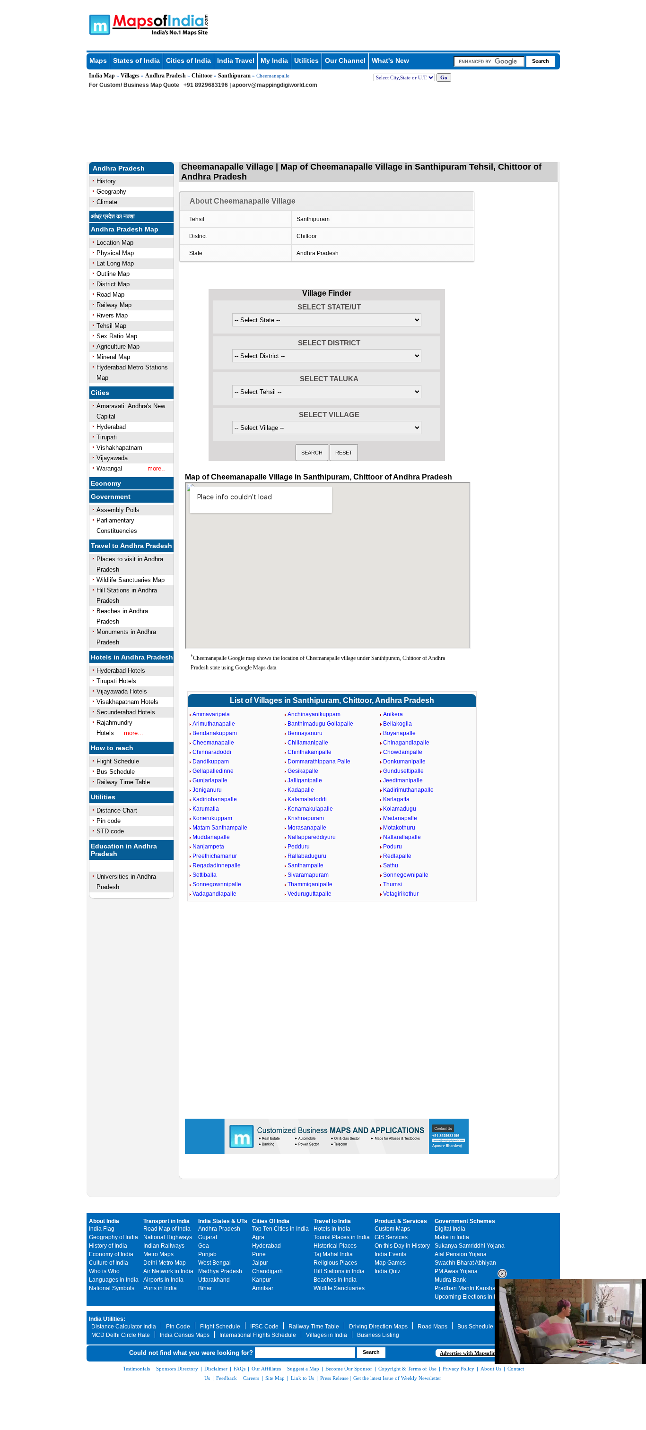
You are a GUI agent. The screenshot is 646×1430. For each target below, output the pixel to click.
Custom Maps (392, 1228)
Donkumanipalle (404, 761)
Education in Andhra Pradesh (124, 849)
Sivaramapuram (308, 875)
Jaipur (260, 1262)
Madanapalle (400, 818)
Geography (111, 191)
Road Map (110, 294)
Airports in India (163, 1279)
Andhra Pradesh (165, 75)
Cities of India (188, 60)
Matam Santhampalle (219, 827)
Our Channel (345, 60)
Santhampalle (305, 865)
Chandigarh (267, 1271)
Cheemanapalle (213, 742)
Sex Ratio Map (116, 336)
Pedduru (299, 846)
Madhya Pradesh (220, 1271)
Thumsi (392, 884)
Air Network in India (168, 1271)
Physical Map (115, 253)
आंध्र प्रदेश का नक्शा (113, 216)
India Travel (235, 60)
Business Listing (378, 1335)
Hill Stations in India (339, 1271)
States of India (136, 60)
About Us (490, 1368)
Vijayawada (112, 458)
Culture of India (108, 1262)
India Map (102, 75)
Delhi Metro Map (164, 1262)
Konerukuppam (212, 818)
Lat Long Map (115, 263)
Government (111, 496)
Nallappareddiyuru (312, 837)
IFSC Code (264, 1326)
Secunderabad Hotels (125, 712)
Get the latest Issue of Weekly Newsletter (397, 1378)
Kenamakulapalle (310, 808)
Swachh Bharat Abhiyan (465, 1262)
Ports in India (160, 1288)
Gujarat (207, 1237)
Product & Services (401, 1221)
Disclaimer (215, 1368)
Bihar (205, 1288)
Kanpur (261, 1279)
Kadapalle (301, 790)
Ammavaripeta (211, 714)
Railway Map (113, 304)
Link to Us (302, 1378)
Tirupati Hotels (116, 681)
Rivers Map (112, 315)
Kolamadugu (399, 808)
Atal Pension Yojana (461, 1254)
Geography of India (113, 1237)
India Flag (101, 1228)
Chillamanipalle (308, 742)
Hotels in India (332, 1228)
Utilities (306, 60)
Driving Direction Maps (378, 1326)
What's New (390, 60)
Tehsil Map (111, 325)
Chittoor (202, 75)
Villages (130, 75)
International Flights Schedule (257, 1335)
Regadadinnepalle (216, 865)
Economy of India (111, 1254)
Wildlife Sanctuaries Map (130, 579)
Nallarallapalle (402, 837)
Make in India (452, 1237)
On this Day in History (402, 1245)
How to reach (112, 748)
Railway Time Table (123, 782)
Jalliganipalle (305, 780)
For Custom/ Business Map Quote (134, 85)
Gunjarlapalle (209, 780)
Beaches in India (335, 1279)
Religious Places (335, 1262)
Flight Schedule (117, 761)
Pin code (108, 820)
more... (133, 732)
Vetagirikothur (401, 894)
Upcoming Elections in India (470, 1296)
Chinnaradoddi (211, 752)
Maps (98, 60)
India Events (390, 1254)
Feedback (226, 1378)
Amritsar (262, 1288)
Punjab (207, 1254)
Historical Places (335, 1245)
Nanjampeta (208, 846)
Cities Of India (270, 1221)
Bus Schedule (115, 771)
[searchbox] (489, 61)
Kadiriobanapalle (214, 799)
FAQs (239, 1368)
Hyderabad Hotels (120, 670)
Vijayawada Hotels (121, 691)
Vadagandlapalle (214, 894)
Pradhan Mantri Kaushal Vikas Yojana (483, 1288)
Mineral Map (113, 356)
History (106, 181)
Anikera (393, 714)
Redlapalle (397, 856)
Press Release (334, 1378)
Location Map (114, 242)
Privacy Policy (458, 1368)
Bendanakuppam (214, 733)
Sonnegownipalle (405, 875)
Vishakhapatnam (119, 447)
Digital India (450, 1228)
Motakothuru (399, 827)
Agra (258, 1237)
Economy (106, 483)
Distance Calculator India (123, 1326)
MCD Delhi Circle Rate (120, 1335)
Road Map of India (167, 1228)
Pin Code (178, 1326)
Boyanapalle (399, 733)
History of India (108, 1245)
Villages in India (326, 1335)
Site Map (275, 1378)
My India (274, 60)
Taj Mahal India (333, 1254)
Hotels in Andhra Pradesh (132, 657)
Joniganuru (207, 790)
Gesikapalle (303, 771)
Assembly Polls (118, 510)
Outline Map (113, 273)
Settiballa (204, 875)
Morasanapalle (307, 827)
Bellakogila (397, 723)
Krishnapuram (306, 818)
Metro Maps (158, 1254)
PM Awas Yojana (456, 1271)
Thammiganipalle (310, 884)
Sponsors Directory (177, 1368)
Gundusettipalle (403, 771)
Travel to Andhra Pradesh (131, 545)
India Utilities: (107, 1319)
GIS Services (391, 1237)
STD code (110, 831)
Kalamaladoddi (307, 799)
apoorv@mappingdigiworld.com (274, 85)
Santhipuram (234, 75)
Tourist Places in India (342, 1237)
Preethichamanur (214, 856)
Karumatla (205, 808)
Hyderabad (111, 426)
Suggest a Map (303, 1368)
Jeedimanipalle (403, 780)
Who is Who (104, 1271)
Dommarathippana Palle (319, 761)
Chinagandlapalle (406, 742)
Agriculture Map (118, 346)
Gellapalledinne (213, 771)
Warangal (109, 468)
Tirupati (106, 437)
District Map (113, 284)
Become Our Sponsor (348, 1368)
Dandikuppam (210, 761)
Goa (203, 1245)
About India (104, 1221)
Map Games (390, 1262)
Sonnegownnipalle (216, 884)
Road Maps (432, 1326)
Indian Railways (163, 1245)
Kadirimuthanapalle (408, 790)
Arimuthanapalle (213, 723)
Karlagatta (396, 799)
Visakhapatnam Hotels (127, 701)
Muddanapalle (211, 837)
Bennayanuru (305, 733)
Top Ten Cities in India (280, 1228)
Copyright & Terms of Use (407, 1368)
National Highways (167, 1237)
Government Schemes (465, 1221)
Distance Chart (116, 810)
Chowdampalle (402, 752)
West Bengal (214, 1262)
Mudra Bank (450, 1279)
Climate (106, 202)
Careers (251, 1378)
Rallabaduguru (307, 856)
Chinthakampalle (310, 752)
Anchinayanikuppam (314, 714)
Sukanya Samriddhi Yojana (470, 1245)
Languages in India (114, 1279)
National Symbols (111, 1288)
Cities (100, 392)
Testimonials (136, 1368)
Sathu (390, 865)
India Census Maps (185, 1335)
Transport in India (166, 1221)
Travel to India (332, 1221)
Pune (259, 1254)
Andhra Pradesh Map (124, 229)
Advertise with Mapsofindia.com (477, 1353)
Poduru (392, 846)
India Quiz (388, 1271)
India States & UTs (222, 1221)
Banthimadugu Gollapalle (320, 723)
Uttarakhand (214, 1279)
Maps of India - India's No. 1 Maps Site (98, 24)
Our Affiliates (266, 1368)
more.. (156, 468)
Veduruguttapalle (310, 894)
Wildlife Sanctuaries (339, 1288)
